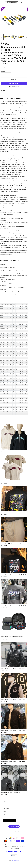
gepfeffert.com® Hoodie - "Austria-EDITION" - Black (13, 668)
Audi (15, 860)
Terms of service (7, 817)
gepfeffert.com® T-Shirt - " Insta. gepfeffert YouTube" (13, 512)
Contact (5, 805)
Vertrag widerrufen (9, 821)
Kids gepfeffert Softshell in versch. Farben (10, 792)
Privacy (4, 811)
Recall (4, 814)
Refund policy (23, 844)
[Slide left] (1, 37)
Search (4, 801)
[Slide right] (26, 37)
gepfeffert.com (8, 844)
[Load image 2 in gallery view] (14, 37)
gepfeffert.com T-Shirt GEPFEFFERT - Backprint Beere (13, 481)
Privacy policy (7, 846)
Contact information (15, 848)
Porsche (18, 860)
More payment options (14, 86)
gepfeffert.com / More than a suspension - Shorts (12, 543)
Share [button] (4, 90)
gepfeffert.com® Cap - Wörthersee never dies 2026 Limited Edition (12, 637)
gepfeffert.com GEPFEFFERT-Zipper (9, 451)
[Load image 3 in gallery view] (21, 37)
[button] (2, 2)
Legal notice (6, 808)
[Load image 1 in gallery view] (7, 37)
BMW (12, 860)
